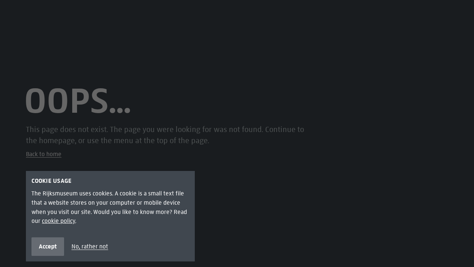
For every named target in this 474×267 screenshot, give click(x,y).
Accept (48, 246)
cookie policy (58, 220)
